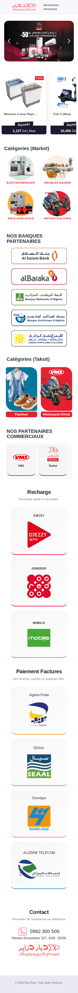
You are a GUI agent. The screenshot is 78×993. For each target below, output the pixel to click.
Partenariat (50, 9)
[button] (32, 57)
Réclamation (51, 5)
